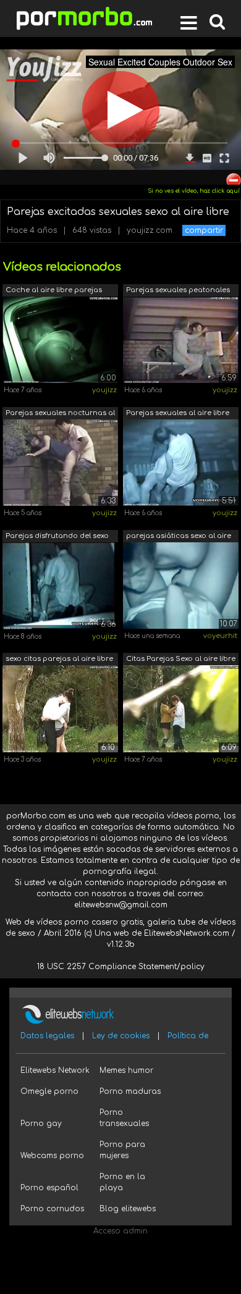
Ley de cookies (121, 1035)
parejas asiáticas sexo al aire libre (178, 537)
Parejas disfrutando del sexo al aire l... (57, 537)
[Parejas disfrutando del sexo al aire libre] (60, 585)
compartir (204, 230)
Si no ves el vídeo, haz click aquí (194, 191)
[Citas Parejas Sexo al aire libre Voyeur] (181, 708)
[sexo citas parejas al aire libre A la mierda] (60, 708)
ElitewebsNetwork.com (186, 933)
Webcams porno (52, 1155)
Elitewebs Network (55, 1070)
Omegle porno (49, 1091)
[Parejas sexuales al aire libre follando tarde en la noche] (181, 462)
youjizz (104, 390)
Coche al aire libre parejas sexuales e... (54, 291)
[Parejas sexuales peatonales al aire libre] (181, 339)
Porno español (49, 1187)
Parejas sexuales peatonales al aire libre (178, 291)
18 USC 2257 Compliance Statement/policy (121, 966)
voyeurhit (220, 636)
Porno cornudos (52, 1208)
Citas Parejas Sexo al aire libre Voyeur (180, 660)
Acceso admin (120, 1231)
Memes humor (126, 1070)
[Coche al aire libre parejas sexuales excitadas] (60, 339)
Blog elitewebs (127, 1208)
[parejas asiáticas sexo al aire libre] (181, 585)
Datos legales (47, 1035)
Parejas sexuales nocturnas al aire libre (60, 414)
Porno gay (41, 1123)
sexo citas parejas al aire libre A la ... (59, 660)
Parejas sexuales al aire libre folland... (177, 414)
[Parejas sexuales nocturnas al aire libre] (60, 462)
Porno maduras (130, 1091)
